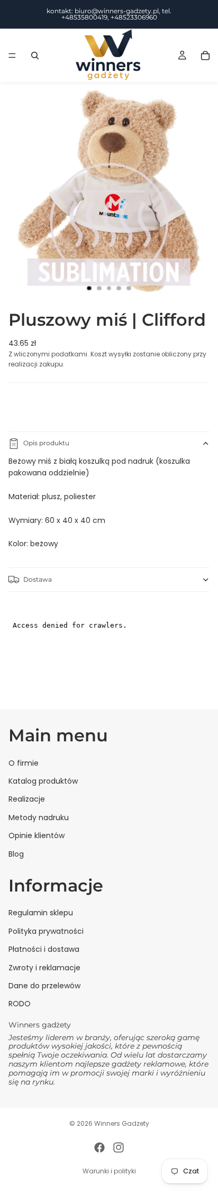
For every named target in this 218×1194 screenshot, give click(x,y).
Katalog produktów (43, 781)
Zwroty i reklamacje (44, 967)
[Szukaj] (35, 55)
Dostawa (37, 579)
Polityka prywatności (46, 931)
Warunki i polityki (109, 1171)
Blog (16, 853)
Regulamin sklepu (40, 912)
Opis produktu (46, 443)
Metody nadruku (38, 817)
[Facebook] (99, 1147)
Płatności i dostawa (43, 949)
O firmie (23, 762)
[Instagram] (118, 1147)
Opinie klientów (36, 835)
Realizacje (26, 799)
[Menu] (12, 55)
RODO (19, 1003)
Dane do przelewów (44, 985)
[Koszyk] (205, 55)
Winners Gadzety (121, 1123)
